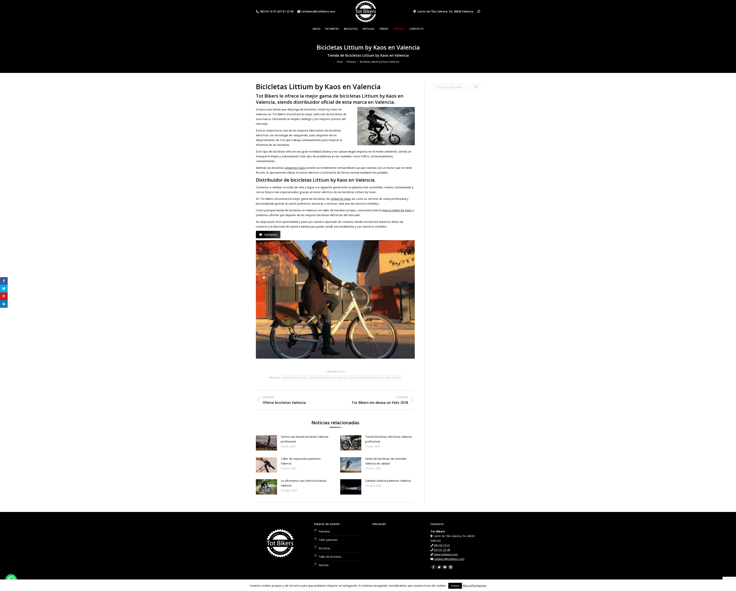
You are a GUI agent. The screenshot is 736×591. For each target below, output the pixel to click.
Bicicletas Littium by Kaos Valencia (365, 377)
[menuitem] (316, 28)
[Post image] (266, 443)
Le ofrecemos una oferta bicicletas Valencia (303, 483)
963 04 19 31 (268, 11)
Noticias (324, 565)
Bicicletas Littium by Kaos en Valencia (328, 377)
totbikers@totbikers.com (318, 11)
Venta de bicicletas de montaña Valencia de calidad (385, 461)
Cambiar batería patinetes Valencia (388, 480)
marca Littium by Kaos (397, 210)
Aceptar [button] (455, 585)
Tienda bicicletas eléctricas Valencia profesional (388, 439)
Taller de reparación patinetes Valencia (301, 461)
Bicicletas (324, 548)
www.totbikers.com (446, 554)
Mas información (474, 585)
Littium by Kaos (295, 168)
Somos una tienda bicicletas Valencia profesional (304, 439)
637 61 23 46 (285, 11)
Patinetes (324, 531)
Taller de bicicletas (330, 556)
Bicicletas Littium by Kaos (295, 377)
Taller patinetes (328, 540)
